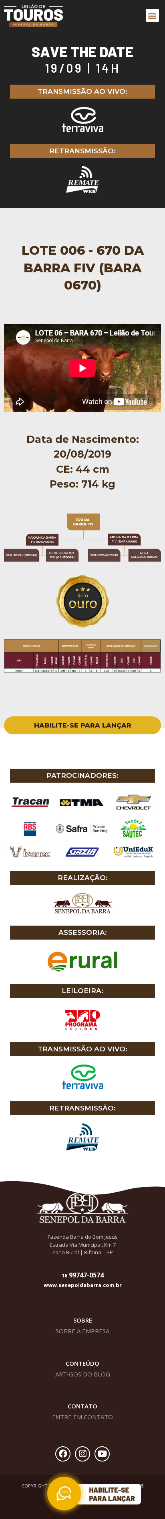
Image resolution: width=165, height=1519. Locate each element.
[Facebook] (62, 1453)
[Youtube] (102, 1453)
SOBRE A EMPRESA (82, 1331)
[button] (152, 15)
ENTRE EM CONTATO (82, 1417)
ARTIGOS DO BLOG (82, 1374)
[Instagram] (82, 1453)
